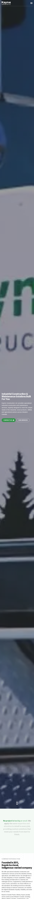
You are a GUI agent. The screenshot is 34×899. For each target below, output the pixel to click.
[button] (31, 3)
